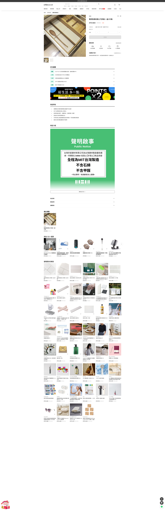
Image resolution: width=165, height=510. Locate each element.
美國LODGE (72, 336)
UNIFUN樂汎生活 (73, 396)
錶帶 (82, 6)
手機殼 (72, 6)
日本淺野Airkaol (73, 416)
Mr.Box (110, 376)
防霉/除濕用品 (55, 12)
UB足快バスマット (73, 276)
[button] (46, 60)
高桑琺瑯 (45, 376)
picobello (111, 316)
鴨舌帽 (65, 6)
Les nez (45, 356)
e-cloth (58, 251)
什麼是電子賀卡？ (117, 53)
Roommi (97, 376)
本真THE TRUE (73, 356)
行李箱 (79, 6)
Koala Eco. (98, 316)
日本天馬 (111, 336)
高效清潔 (49, 12)
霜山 (84, 296)
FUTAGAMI (59, 356)
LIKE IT (45, 316)
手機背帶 (86, 6)
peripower (111, 251)
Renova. (58, 376)
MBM (45, 226)
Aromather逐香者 (73, 376)
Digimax (71, 251)
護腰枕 (69, 6)
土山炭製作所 (59, 316)
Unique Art (46, 251)
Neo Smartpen (112, 356)
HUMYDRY (46, 396)
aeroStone (98, 251)
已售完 (105, 37)
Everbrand (85, 416)
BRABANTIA (46, 336)
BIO (83, 396)
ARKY (84, 251)
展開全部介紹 (81, 191)
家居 (45, 12)
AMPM (58, 396)
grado (58, 416)
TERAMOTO (46, 296)
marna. (97, 276)
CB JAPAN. (85, 356)
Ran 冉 (84, 376)
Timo (97, 396)
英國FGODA (85, 276)
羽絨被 (76, 6)
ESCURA (97, 336)
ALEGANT (46, 416)
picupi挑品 (111, 396)
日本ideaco (85, 336)
